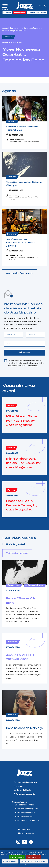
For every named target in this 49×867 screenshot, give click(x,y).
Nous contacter (26, 833)
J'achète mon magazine (37, 12)
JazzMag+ (7, 12)
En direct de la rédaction (26, 782)
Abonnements (19, 12)
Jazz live (23, 28)
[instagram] (18, 843)
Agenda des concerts (24, 794)
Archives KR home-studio (27, 821)
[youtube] (24, 843)
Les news (14, 28)
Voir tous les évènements (19, 273)
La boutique (24, 829)
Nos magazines (19, 802)
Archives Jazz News (25, 813)
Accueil (5, 28)
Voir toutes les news (17, 553)
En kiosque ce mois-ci (25, 805)
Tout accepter (17, 857)
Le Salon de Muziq (22, 790)
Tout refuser (33, 857)
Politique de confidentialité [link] (34, 861)
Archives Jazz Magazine (26, 809)
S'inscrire (24, 352)
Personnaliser (10, 861)
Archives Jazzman (24, 817)
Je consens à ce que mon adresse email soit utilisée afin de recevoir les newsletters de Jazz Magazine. (26, 363)
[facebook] (31, 843)
